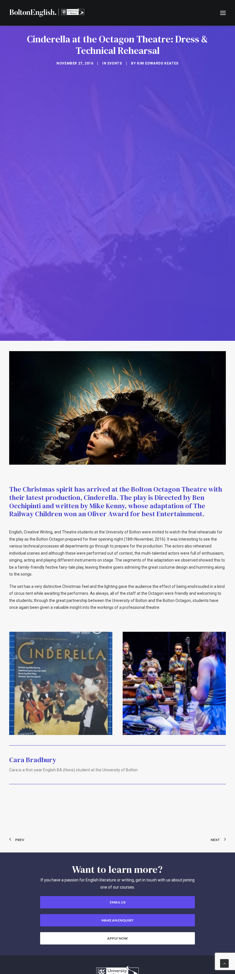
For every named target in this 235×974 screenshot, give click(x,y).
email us (118, 902)
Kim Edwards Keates (158, 63)
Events (114, 63)
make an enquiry (117, 920)
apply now (117, 938)
